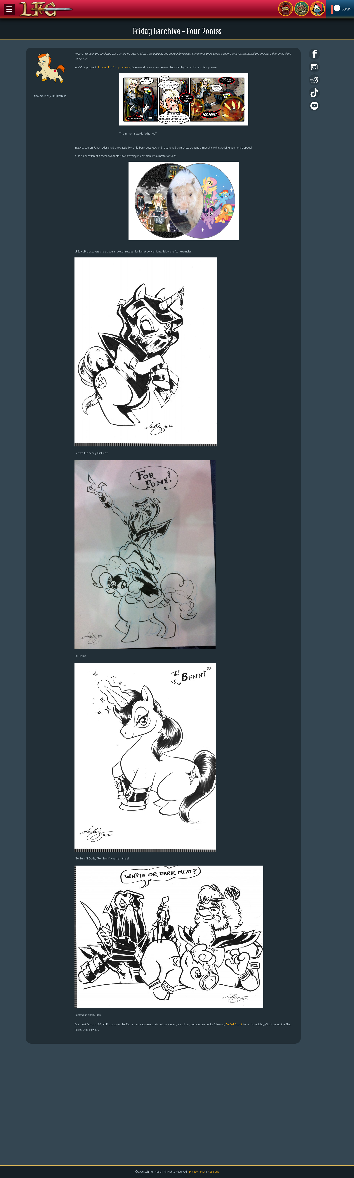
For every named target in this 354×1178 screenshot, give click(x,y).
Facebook (314, 54)
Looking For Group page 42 (114, 67)
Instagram (314, 67)
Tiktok (314, 92)
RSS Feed (213, 1171)
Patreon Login (340, 9)
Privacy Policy (197, 1171)
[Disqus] (163, 1104)
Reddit (314, 79)
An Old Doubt (234, 1024)
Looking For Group (285, 8)
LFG (46, 9)
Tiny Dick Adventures (317, 8)
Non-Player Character (301, 8)
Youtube (314, 105)
